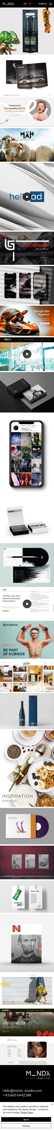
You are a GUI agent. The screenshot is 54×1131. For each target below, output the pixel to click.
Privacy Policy (27, 1112)
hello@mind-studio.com (22, 1090)
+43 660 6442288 (17, 1095)
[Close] (50, 1106)
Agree (26, 1119)
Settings (26, 1125)
